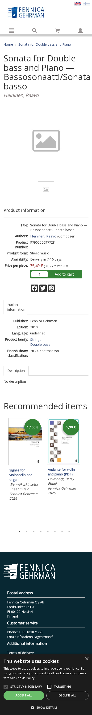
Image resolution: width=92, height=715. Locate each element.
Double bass (40, 344)
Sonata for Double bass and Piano (44, 44)
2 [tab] (26, 531)
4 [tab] (40, 531)
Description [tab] (16, 370)
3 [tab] (33, 531)
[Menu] (11, 30)
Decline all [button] (67, 695)
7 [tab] (62, 531)
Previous (2, 472)
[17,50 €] (25, 464)
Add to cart (64, 274)
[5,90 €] (63, 463)
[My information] (80, 30)
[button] (46, 707)
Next (86, 472)
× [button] (86, 659)
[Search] (34, 30)
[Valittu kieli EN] (78, 3)
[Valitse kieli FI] (87, 3)
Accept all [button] (24, 695)
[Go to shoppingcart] (57, 30)
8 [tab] (69, 531)
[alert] (46, 684)
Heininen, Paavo (43, 236)
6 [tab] (55, 531)
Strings (36, 339)
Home (8, 44)
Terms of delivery (20, 653)
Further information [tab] (16, 307)
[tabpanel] (25, 459)
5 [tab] (48, 531)
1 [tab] (19, 531)
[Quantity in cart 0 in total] (57, 31)
